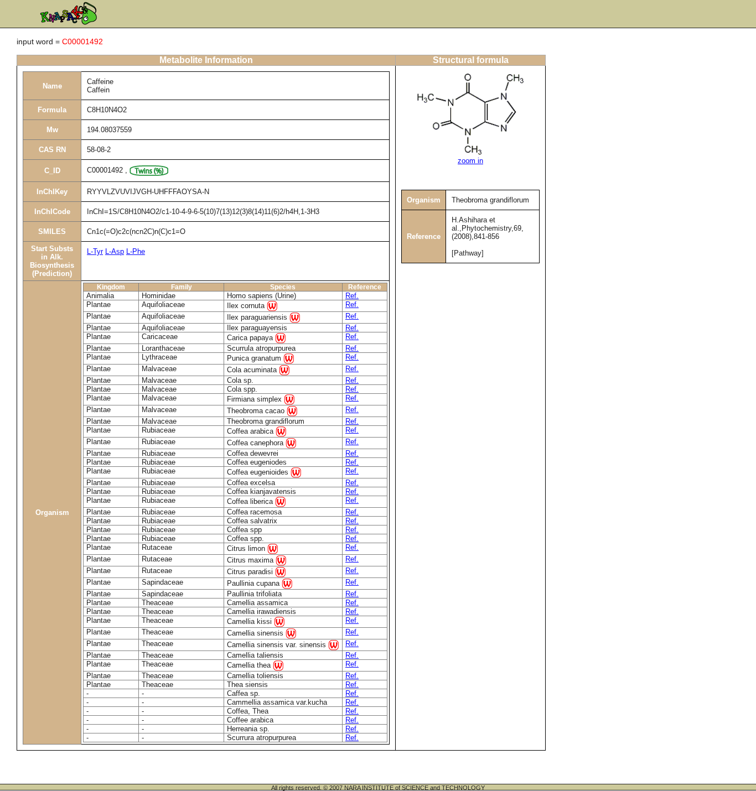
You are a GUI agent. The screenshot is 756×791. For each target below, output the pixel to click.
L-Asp (114, 251)
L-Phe (135, 251)
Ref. (352, 296)
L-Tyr (95, 251)
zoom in (470, 161)
